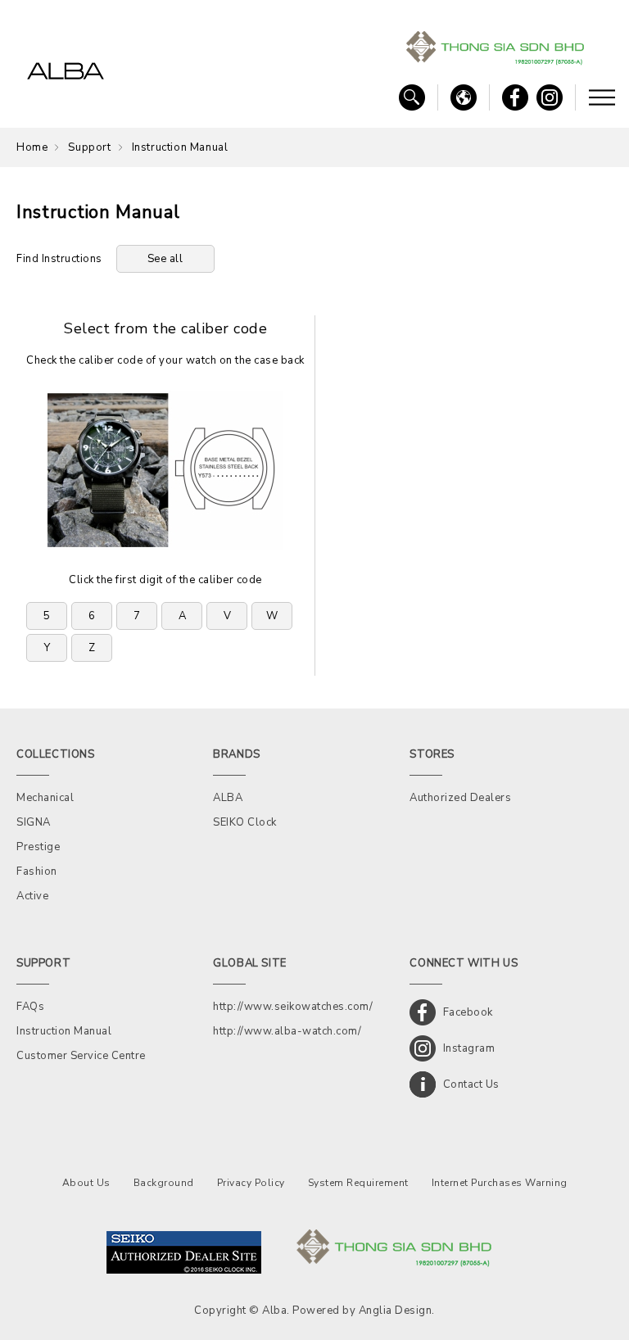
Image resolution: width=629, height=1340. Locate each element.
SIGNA (33, 822)
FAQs (30, 1006)
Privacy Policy (251, 1182)
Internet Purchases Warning (500, 1182)
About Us (86, 1182)
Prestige (38, 847)
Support (89, 147)
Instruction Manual (63, 1031)
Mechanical (45, 797)
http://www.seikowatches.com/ (293, 1006)
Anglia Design (395, 1310)
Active (32, 896)
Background (163, 1182)
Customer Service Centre (81, 1055)
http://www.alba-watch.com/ (287, 1031)
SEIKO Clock (245, 822)
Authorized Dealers (460, 797)
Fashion (36, 871)
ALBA (227, 797)
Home (32, 147)
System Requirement (358, 1182)
